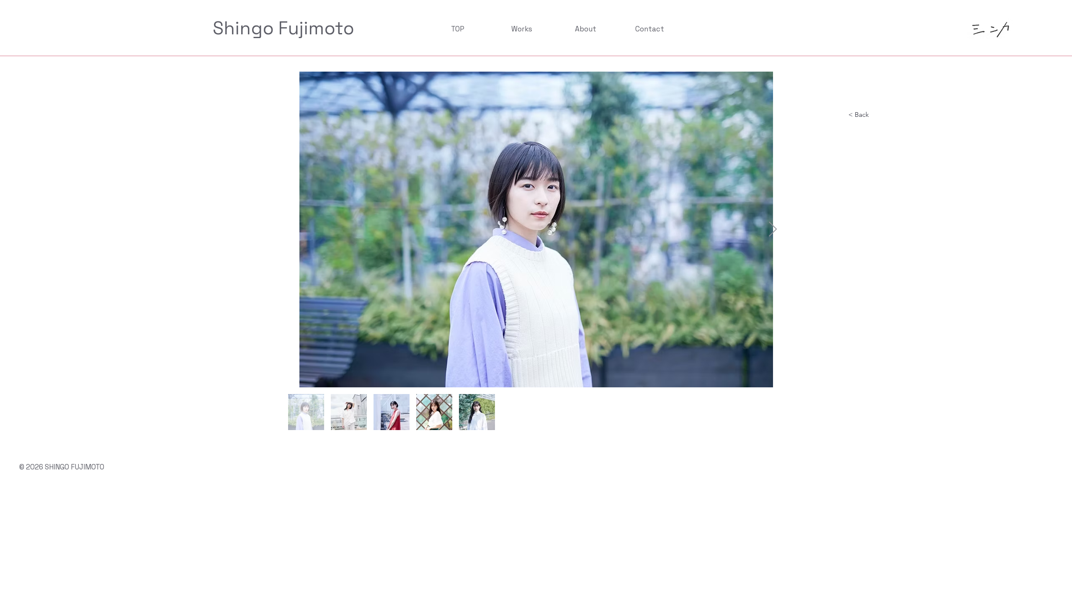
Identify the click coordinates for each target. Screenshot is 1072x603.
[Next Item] (773, 230)
